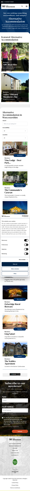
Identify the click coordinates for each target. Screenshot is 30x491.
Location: (5, 134)
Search (4, 120)
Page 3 (14, 374)
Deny (15, 273)
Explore (15, 448)
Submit (20, 431)
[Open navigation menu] (26, 6)
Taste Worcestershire (15, 443)
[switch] (26, 245)
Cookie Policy (15, 482)
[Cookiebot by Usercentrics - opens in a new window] (22, 216)
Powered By (15, 469)
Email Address (7, 406)
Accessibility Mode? (9, 1)
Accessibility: (6, 127)
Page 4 (15, 374)
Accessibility (15, 455)
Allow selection (15, 268)
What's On (15, 450)
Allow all (15, 264)
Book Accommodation (15, 446)
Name (4, 396)
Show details (22, 259)
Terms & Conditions (15, 487)
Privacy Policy (15, 485)
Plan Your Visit (15, 452)
